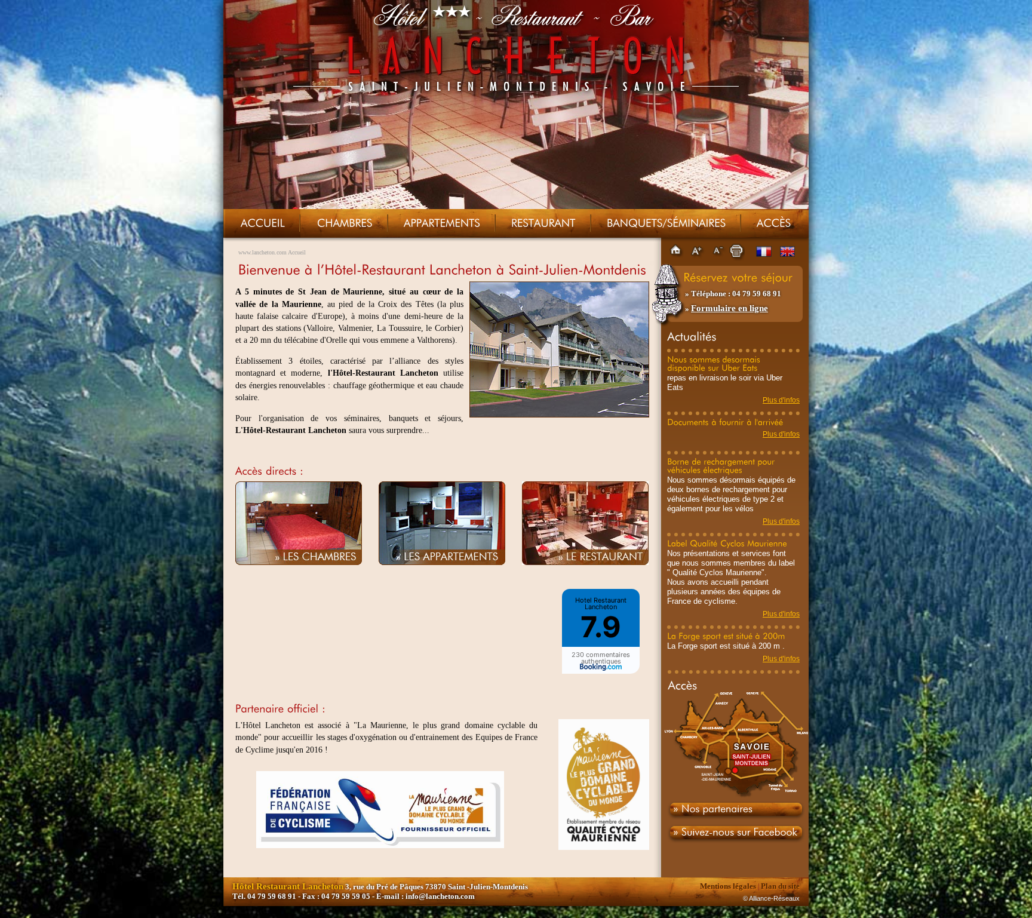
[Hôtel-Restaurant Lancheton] (559, 414)
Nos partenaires (735, 811)
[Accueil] (262, 223)
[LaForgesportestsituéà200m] (726, 635)
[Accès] (773, 223)
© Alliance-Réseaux (771, 898)
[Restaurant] (543, 223)
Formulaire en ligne (729, 308)
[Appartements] (442, 223)
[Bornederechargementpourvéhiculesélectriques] (722, 465)
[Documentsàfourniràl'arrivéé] (725, 421)
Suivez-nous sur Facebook (735, 837)
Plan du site (780, 886)
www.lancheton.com (262, 252)
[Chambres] (345, 223)
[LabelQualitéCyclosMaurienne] (727, 543)
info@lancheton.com (440, 896)
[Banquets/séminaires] (666, 223)
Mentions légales (728, 886)
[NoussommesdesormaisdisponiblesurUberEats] (715, 363)
